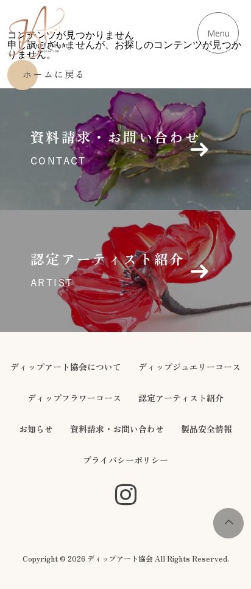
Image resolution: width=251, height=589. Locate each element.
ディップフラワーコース (74, 398)
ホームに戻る (54, 73)
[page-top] (228, 535)
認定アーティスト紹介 (181, 398)
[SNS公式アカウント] (125, 495)
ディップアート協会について (65, 367)
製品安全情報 (206, 429)
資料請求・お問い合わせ (117, 429)
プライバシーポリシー (125, 460)
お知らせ (36, 429)
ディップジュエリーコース (189, 367)
